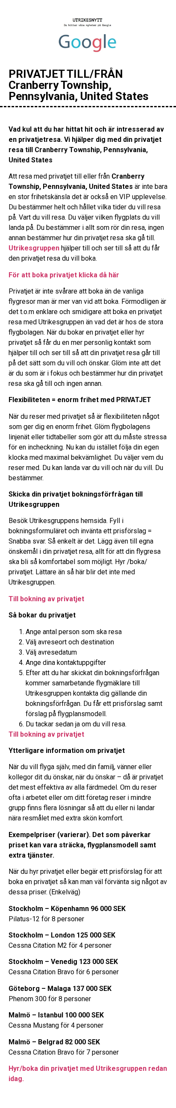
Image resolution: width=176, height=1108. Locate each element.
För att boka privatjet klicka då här (64, 275)
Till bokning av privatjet (46, 599)
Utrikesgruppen (34, 248)
